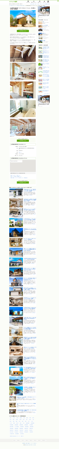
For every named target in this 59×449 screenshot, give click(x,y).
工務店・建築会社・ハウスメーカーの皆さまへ (31, 443)
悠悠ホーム (20, 152)
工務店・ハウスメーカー (33, 2)
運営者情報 (23, 443)
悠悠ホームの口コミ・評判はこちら (15, 175)
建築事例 (48, 2)
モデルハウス (44, 2)
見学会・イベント (40, 2)
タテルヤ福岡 (13, 1)
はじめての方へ (28, 2)
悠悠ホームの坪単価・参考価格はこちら (16, 176)
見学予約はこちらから (23, 140)
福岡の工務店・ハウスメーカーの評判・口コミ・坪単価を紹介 (19, 177)
